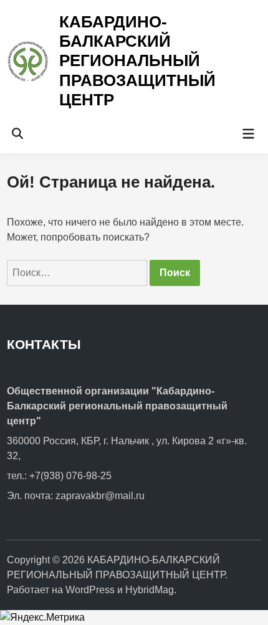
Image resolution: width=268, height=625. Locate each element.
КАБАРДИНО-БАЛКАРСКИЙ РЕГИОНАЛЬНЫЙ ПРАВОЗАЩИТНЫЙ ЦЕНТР (137, 60)
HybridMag (149, 589)
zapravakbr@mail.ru (100, 495)
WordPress (90, 589)
